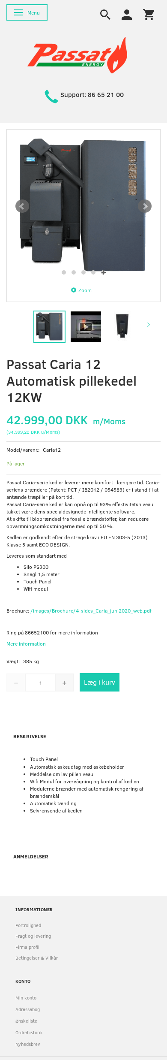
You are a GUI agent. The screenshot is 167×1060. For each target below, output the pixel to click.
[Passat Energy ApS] (77, 54)
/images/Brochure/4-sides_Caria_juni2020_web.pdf (91, 610)
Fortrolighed (28, 925)
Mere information (26, 643)
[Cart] (149, 13)
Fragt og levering (33, 936)
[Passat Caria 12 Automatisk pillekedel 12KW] (83, 206)
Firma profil (27, 947)
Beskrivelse (29, 736)
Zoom (85, 290)
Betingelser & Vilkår (36, 957)
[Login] (126, 13)
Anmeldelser (30, 856)
